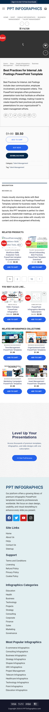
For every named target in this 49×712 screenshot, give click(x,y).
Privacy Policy (12, 572)
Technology (11, 602)
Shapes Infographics (15, 663)
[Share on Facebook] (10, 115)
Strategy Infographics (16, 659)
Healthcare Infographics (17, 678)
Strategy (10, 610)
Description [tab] (7, 185)
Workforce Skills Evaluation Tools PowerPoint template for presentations (12, 256)
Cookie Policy (12, 576)
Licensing (10, 564)
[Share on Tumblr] (34, 115)
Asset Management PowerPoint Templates (36, 382)
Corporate (10, 618)
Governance (11, 633)
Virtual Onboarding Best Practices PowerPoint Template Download (37, 256)
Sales (8, 625)
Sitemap (10, 549)
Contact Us (11, 545)
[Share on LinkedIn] (29, 115)
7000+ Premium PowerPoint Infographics (12, 309)
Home (5, 17)
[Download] (45, 52)
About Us (10, 537)
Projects (9, 606)
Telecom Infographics (16, 675)
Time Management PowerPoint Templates (12, 348)
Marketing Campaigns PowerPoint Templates (12, 382)
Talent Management (31, 19)
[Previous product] (27, 24)
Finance (9, 621)
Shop (12, 17)
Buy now (17, 148)
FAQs (8, 541)
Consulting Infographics (17, 651)
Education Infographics (16, 690)
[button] (3, 8)
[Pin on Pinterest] (24, 115)
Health (9, 594)
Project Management (15, 671)
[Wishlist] (45, 45)
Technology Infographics (17, 682)
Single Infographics (26, 17)
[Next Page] (39, 279)
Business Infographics (16, 655)
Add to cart (16, 140)
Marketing (10, 629)
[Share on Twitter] (15, 115)
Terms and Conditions (16, 560)
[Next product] (22, 24)
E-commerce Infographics (17, 648)
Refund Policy (12, 568)
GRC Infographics (14, 667)
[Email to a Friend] (20, 115)
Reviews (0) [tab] (7, 191)
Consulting (11, 614)
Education (10, 590)
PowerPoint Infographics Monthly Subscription (36, 309)
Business (10, 598)
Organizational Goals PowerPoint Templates (36, 348)
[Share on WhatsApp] (6, 115)
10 (31, 279)
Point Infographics (14, 686)
